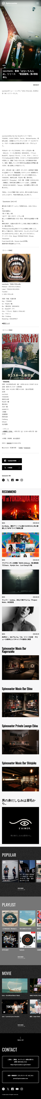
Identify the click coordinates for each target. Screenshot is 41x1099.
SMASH (9, 443)
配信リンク (6, 323)
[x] (8, 481)
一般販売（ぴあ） (7, 431)
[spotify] (3, 481)
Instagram (27, 448)
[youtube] (17, 481)
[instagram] (21, 481)
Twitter (21, 448)
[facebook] (12, 481)
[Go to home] (9, 3)
